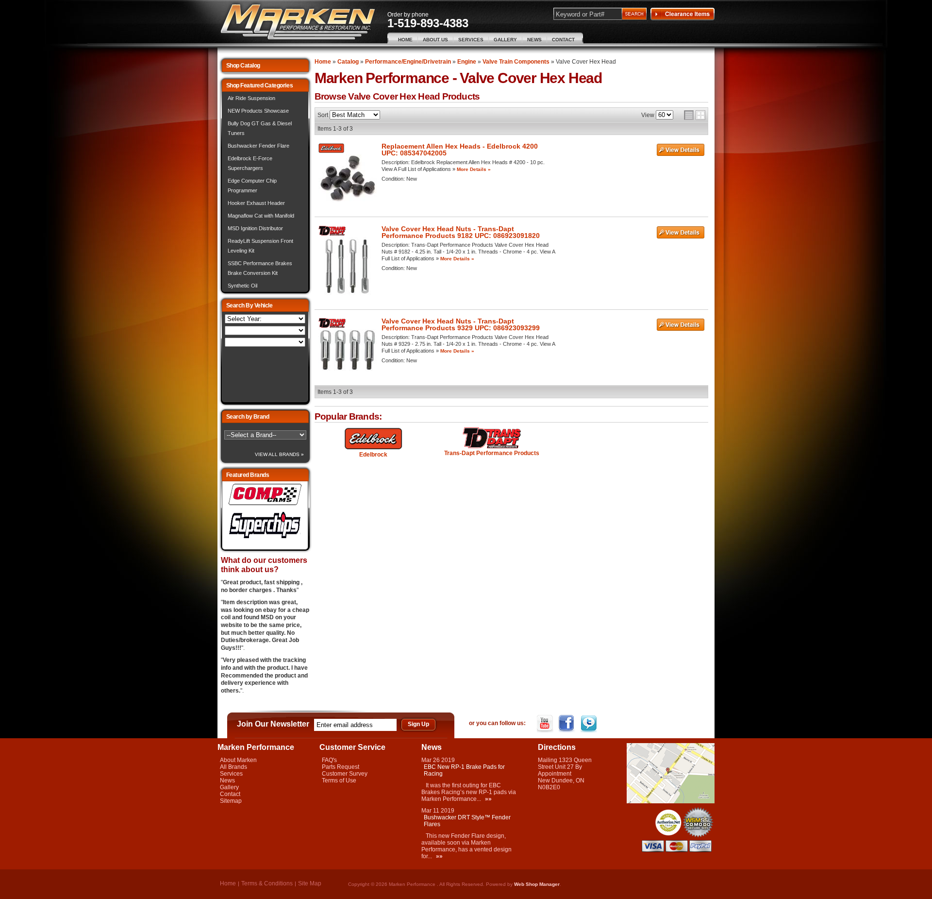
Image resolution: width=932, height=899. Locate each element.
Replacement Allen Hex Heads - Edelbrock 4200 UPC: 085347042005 (460, 149)
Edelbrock (373, 454)
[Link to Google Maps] (671, 801)
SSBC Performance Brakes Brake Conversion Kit (260, 268)
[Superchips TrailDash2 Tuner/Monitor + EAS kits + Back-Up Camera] (265, 538)
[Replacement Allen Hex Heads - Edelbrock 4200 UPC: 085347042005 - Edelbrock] (331, 151)
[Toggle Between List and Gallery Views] (694, 115)
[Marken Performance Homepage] (297, 22)
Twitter (590, 723)
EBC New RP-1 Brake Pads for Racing (464, 770)
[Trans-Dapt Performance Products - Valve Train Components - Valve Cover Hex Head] (491, 438)
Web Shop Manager (537, 884)
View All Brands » (279, 454)
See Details (680, 150)
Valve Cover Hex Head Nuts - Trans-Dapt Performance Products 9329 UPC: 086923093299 (461, 324)
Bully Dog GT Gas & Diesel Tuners (260, 128)
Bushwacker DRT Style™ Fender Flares (467, 821)
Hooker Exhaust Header (256, 203)
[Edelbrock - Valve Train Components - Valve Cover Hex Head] (374, 439)
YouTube (546, 723)
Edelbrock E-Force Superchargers (250, 163)
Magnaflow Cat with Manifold (261, 216)
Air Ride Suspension (251, 98)
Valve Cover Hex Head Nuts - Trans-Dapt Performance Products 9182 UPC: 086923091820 (461, 232)
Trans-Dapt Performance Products (491, 453)
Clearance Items (682, 14)
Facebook (568, 723)
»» (488, 799)
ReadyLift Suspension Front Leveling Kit (260, 246)
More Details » (474, 169)
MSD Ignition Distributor (255, 228)
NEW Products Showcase (258, 111)
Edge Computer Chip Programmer (252, 185)
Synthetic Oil (242, 285)
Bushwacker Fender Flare (258, 146)
